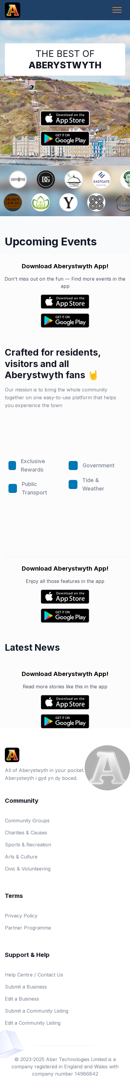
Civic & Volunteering (27, 869)
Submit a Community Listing (36, 1011)
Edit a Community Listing (32, 1023)
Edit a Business (22, 999)
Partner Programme (28, 928)
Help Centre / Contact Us (34, 975)
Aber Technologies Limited (76, 1059)
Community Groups (27, 821)
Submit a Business (26, 987)
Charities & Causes (26, 833)
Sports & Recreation (28, 845)
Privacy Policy (21, 916)
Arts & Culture (21, 857)
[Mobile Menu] (117, 10)
